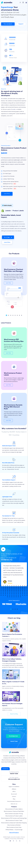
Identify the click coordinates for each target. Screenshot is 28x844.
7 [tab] (19, 315)
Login (20, 3)
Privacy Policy (13, 838)
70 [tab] (9, 593)
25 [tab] (24, 587)
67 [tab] (3, 593)
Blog (14, 799)
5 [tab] (9, 585)
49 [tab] (20, 590)
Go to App (7, 237)
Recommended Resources (14, 801)
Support (21, 24)
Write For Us (14, 804)
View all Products (14, 832)
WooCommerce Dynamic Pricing (14, 813)
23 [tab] (20, 587)
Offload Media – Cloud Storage (14, 829)
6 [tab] (17, 315)
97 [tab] (18, 596)
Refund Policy (20, 838)
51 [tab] (24, 590)
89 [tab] (22, 595)
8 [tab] (21, 315)
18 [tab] (9, 587)
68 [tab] (5, 593)
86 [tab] (16, 595)
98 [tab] (20, 596)
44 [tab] (9, 590)
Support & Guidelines (14, 786)
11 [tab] (22, 585)
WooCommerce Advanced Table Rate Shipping (14, 823)
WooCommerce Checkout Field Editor (14, 811)
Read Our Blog (14, 714)
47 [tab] (16, 590)
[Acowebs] (6, 2)
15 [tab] (3, 587)
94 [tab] (11, 596)
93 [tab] (9, 596)
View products (8, 24)
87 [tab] (18, 595)
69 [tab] (7, 593)
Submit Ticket (14, 741)
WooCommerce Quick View (14, 827)
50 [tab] (22, 590)
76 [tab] (22, 593)
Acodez (14, 109)
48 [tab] (18, 590)
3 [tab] (10, 315)
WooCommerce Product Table (14, 820)
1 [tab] (6, 315)
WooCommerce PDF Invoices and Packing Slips (14, 818)
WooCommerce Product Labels (14, 816)
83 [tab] (9, 595)
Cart (23, 3)
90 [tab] (24, 595)
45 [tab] (11, 590)
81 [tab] (5, 595)
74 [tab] (18, 593)
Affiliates (14, 789)
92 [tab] (7, 596)
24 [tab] (22, 587)
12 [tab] (24, 585)
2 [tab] (8, 315)
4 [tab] (7, 585)
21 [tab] (16, 587)
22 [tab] (18, 587)
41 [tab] (3, 590)
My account (14, 794)
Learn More (7, 193)
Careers (14, 796)
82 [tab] (7, 595)
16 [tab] (5, 587)
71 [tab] (11, 593)
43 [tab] (7, 590)
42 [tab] (5, 590)
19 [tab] (11, 587)
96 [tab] (16, 596)
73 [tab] (16, 593)
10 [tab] (20, 585)
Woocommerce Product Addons (14, 809)
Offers (14, 791)
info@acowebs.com (14, 779)
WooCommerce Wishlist (14, 825)
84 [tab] (11, 595)
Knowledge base (13, 736)
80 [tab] (3, 595)
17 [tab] (7, 587)
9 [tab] (18, 585)
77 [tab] (24, 593)
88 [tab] (20, 595)
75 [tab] (20, 593)
